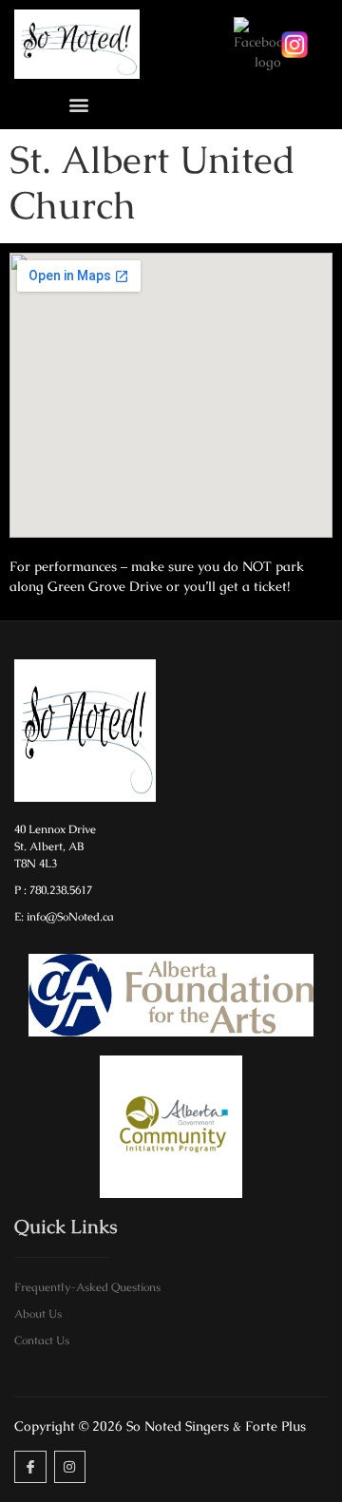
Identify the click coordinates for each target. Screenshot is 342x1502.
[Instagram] (70, 1467)
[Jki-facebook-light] (30, 1467)
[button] (78, 104)
